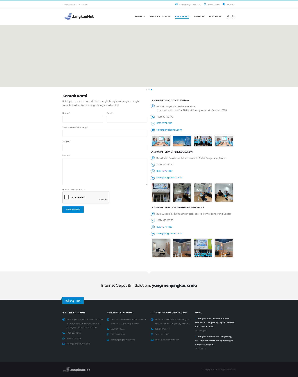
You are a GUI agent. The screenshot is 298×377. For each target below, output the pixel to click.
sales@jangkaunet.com (189, 4)
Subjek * (66, 141)
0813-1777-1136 (213, 4)
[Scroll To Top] (292, 373)
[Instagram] (228, 16)
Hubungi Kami (73, 300)
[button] (146, 89)
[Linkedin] (233, 16)
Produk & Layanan (159, 16)
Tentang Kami (70, 4)
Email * (110, 113)
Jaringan (199, 16)
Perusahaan (182, 16)
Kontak (83, 4)
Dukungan (215, 16)
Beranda (140, 16)
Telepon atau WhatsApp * (75, 127)
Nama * (66, 113)
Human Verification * (73, 189)
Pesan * (66, 155)
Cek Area (229, 4)
